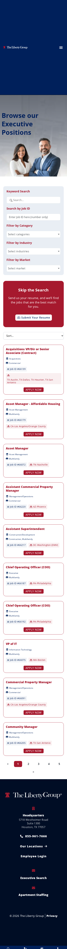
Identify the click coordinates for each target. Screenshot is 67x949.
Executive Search (33, 878)
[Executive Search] (33, 870)
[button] (61, 47)
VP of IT (11, 644)
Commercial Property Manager (29, 682)
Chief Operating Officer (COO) (28, 567)
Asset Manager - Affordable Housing (33, 404)
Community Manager (21, 727)
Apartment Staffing (33, 895)
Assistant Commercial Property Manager (29, 488)
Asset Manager (17, 448)
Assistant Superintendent (25, 529)
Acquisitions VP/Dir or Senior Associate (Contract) (27, 351)
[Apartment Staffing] (33, 888)
